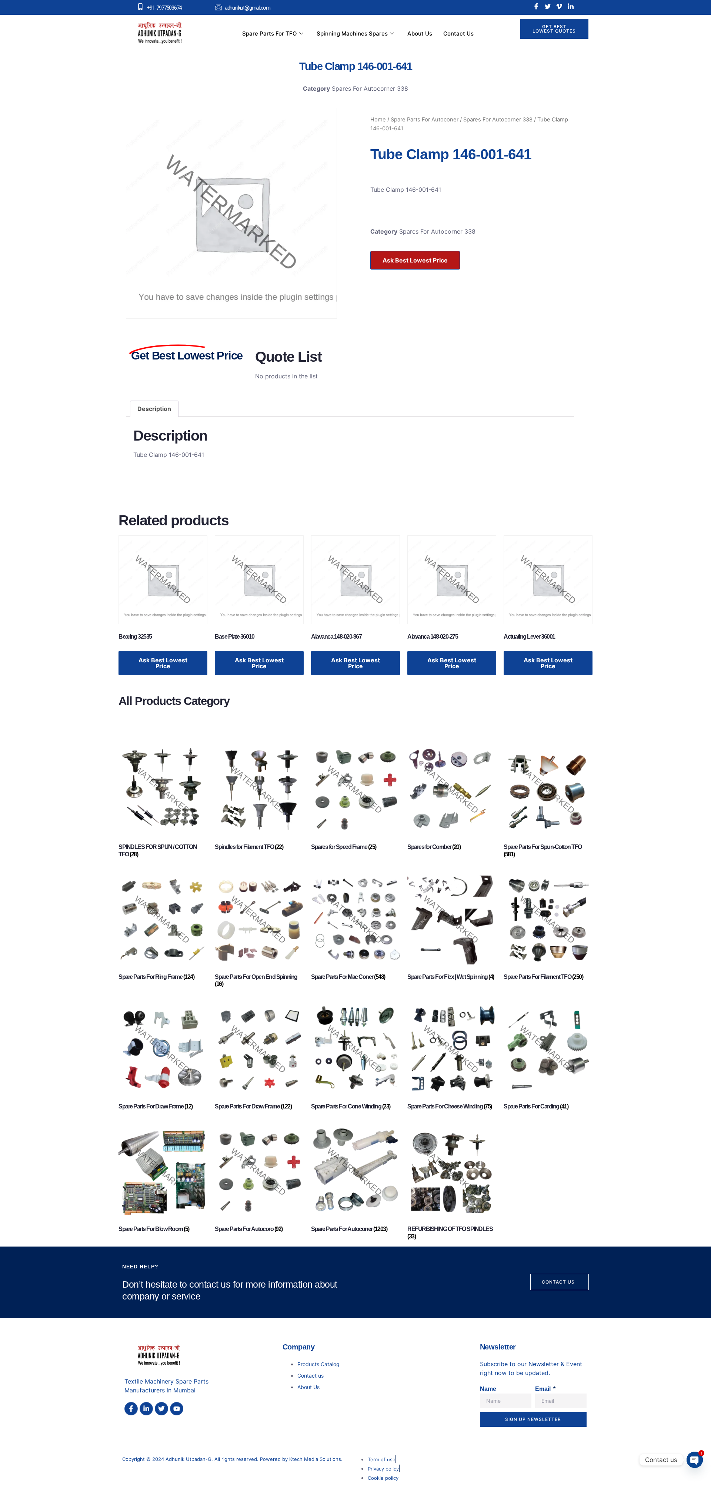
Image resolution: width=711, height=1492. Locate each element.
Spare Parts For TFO (269, 33)
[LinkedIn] (571, 6)
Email (543, 1389)
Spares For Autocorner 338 (370, 88)
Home (378, 119)
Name (488, 1389)
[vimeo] (559, 6)
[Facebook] (536, 6)
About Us (419, 33)
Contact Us (458, 33)
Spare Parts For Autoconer (424, 119)
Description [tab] (154, 408)
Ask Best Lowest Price (415, 260)
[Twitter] (548, 6)
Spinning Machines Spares (352, 33)
